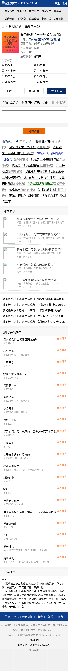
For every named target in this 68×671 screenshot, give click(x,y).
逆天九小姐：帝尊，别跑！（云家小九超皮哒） (31, 512)
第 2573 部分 (41, 65)
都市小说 (22, 11)
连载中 (38, 56)
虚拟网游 (22, 18)
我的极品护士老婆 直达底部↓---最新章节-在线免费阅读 (35, 310)
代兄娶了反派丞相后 (32, 165)
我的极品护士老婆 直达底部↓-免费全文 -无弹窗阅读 (33, 316)
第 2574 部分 (9, 65)
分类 (40, 616)
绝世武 (8, 558)
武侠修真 (9, 18)
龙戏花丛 (22, 189)
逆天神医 (8, 546)
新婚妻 (8, 477)
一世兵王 (8, 443)
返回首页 (9, 11)
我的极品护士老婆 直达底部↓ (25, 26)
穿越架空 (58, 11)
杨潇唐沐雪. (10, 385)
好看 (50, 616)
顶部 (60, 616)
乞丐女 (8, 362)
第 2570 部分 (9, 76)
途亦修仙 (10, 523)
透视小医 (10, 420)
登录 (57, 3)
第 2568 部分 (9, 81)
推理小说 (34, 11)
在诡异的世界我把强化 (24, 195)
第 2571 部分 (41, 70)
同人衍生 (46, 11)
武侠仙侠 (34, 18)
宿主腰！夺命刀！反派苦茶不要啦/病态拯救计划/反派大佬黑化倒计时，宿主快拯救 (33, 177)
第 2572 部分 (9, 70)
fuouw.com (27, 3)
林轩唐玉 (8, 351)
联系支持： (24, 644)
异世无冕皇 (11, 500)
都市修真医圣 (11, 466)
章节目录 (34, 91)
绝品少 (8, 408)
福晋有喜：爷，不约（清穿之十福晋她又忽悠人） (33, 431)
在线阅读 (61, 338)
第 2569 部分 (41, 76)
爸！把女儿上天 (15, 374)
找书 (64, 3)
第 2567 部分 (41, 81)
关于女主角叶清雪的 (16, 454)
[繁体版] (34, 640)
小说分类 (46, 18)
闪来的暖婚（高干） (29, 147)
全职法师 (8, 397)
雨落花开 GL (17, 141)
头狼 (6, 535)
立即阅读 (56, 91)
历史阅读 (58, 18)
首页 (7, 616)
